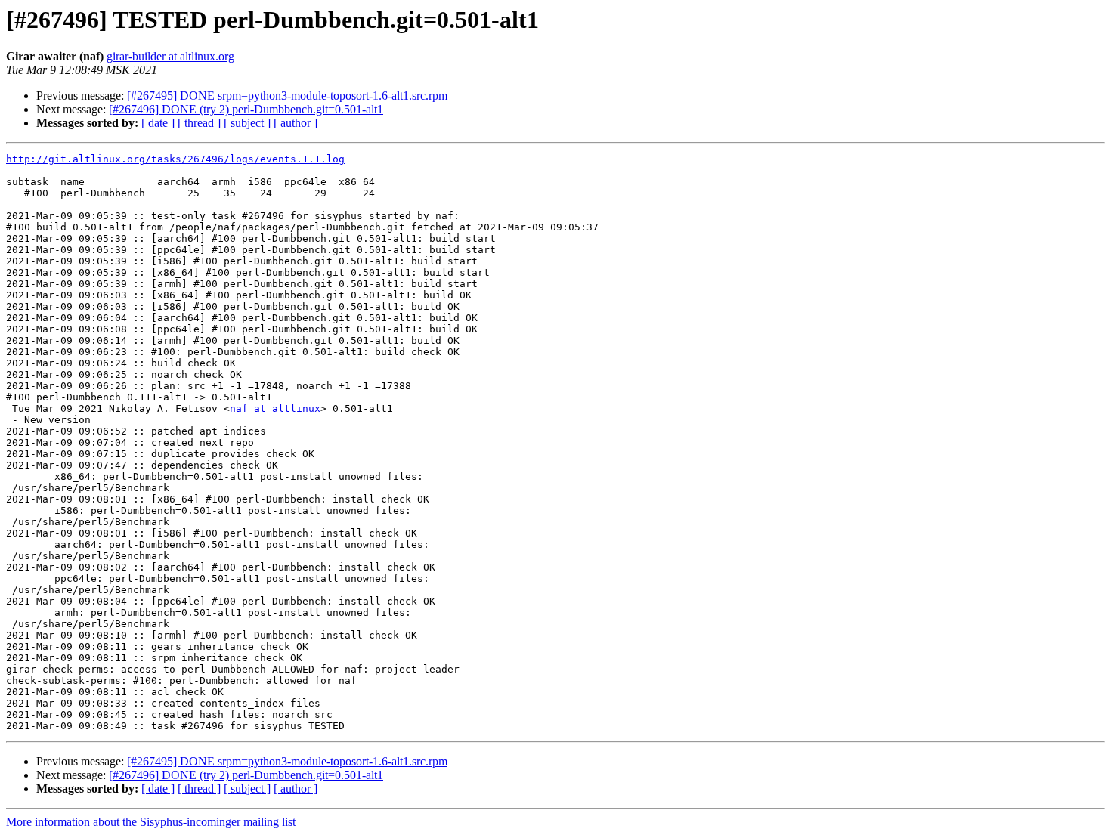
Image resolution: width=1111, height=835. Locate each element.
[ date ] (158, 122)
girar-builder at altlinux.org (170, 56)
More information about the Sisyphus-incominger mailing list (151, 821)
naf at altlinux (275, 408)
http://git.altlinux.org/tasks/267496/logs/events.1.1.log (175, 159)
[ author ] (295, 122)
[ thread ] (199, 122)
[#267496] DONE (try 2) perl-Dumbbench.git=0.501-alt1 (246, 109)
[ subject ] (247, 122)
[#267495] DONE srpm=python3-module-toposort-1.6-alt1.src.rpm (287, 95)
